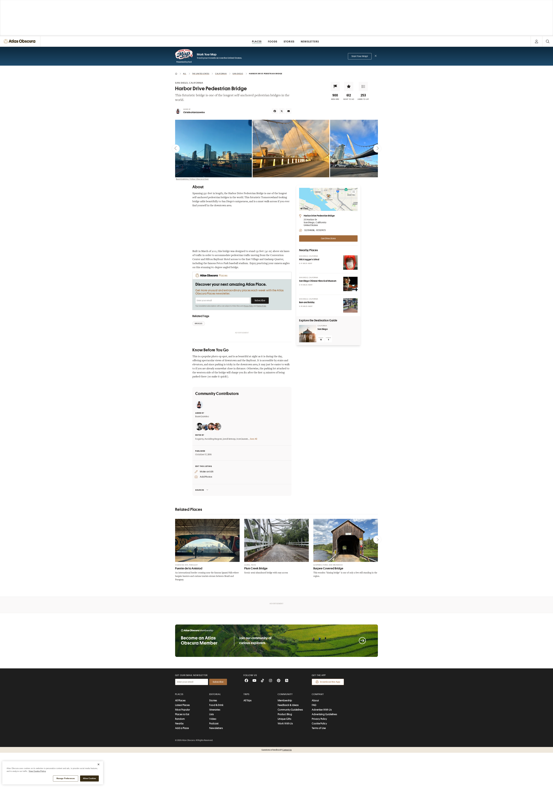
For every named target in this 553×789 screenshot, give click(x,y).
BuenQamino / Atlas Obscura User (192, 179)
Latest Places (182, 705)
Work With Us (285, 723)
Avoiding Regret (213, 439)
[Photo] (350, 262)
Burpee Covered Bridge (328, 568)
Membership (285, 700)
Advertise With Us (322, 710)
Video (212, 719)
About (315, 700)
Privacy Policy (248, 306)
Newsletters (216, 728)
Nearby (179, 723)
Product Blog (285, 714)
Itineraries (214, 710)
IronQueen (242, 439)
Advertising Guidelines (324, 714)
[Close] (98, 764)
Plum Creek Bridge (256, 568)
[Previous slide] (176, 149)
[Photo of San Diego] (307, 333)
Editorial (215, 694)
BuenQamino (202, 416)
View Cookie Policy (37, 771)
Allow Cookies (89, 778)
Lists (211, 714)
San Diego (323, 329)
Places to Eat (182, 714)
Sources (199, 490)
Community (285, 694)
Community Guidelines (290, 710)
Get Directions (328, 238)
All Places (180, 700)
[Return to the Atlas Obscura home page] (20, 41)
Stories (213, 700)
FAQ (314, 705)
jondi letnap (229, 439)
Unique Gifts (284, 719)
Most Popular (182, 710)
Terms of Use (261, 306)
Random (180, 719)
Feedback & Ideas (288, 705)
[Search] (547, 41)
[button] (335, 86)
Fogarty (199, 439)
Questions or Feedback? (276, 750)
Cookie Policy (319, 723)
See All (253, 439)
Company (318, 694)
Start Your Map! (360, 56)
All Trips (248, 700)
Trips (247, 694)
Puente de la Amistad (188, 568)
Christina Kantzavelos (194, 112)
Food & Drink (216, 705)
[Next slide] (377, 149)
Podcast (213, 723)
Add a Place (182, 728)
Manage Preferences (65, 778)
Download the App (330, 682)
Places (179, 694)
